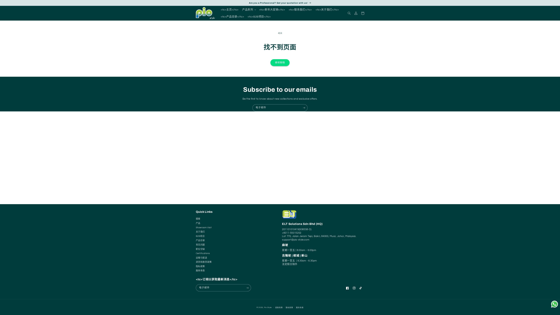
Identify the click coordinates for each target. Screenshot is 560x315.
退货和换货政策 (204, 261)
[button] (248, 9)
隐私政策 (289, 307)
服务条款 (200, 270)
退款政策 (279, 307)
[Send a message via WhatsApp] (555, 304)
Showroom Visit (204, 227)
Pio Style (268, 307)
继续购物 (280, 62)
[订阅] (304, 107)
